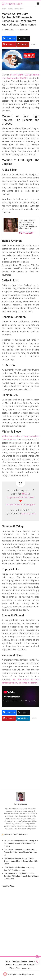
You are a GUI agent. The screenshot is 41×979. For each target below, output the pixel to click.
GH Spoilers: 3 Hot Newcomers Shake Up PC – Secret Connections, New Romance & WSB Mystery (21, 843)
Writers (8, 965)
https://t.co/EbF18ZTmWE (20, 497)
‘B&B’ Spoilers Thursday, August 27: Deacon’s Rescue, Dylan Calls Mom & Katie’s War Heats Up (20, 852)
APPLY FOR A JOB (19, 965)
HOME (8, 962)
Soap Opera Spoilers (19, 962)
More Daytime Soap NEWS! (16, 834)
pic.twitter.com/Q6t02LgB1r (20, 504)
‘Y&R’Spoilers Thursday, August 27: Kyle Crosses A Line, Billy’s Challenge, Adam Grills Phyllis (21, 861)
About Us (32, 962)
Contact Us (31, 965)
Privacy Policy (15, 968)
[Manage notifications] (5, 974)
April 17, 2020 (28, 513)
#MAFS (25, 493)
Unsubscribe (26, 968)
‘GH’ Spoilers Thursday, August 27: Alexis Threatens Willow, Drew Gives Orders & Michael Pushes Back (21, 876)
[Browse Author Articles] (20, 796)
